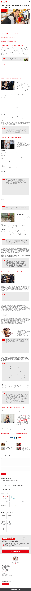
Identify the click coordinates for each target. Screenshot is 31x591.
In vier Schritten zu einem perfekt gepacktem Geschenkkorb (9, 480)
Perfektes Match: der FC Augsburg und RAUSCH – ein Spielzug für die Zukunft (26, 448)
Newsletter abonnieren (16, 551)
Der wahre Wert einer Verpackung (9, 443)
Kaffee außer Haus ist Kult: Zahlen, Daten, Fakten (8, 35)
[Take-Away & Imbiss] (3, 531)
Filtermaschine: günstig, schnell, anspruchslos (7, 38)
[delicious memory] (5, 506)
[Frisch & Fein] (5, 499)
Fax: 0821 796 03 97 (5, 570)
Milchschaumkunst (8, 298)
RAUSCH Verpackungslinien (5, 493)
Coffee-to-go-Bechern (25, 415)
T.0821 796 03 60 (15, 563)
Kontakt (23, 1)
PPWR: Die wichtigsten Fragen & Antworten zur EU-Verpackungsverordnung (12, 485)
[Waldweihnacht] (14, 506)
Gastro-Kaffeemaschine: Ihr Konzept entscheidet (8, 37)
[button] (11, 438)
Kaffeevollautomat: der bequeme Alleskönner (7, 40)
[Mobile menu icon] (29, 1)
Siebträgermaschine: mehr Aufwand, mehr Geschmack (8, 41)
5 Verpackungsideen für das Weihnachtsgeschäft (26, 443)
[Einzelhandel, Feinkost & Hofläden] (10, 525)
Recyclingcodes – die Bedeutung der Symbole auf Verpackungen (10, 482)
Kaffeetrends (13, 296)
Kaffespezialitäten (8, 295)
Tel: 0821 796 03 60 (5, 569)
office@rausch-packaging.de (6, 571)
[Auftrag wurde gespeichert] (3, 444)
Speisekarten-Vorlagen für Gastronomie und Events (10, 448)
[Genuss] (14, 499)
